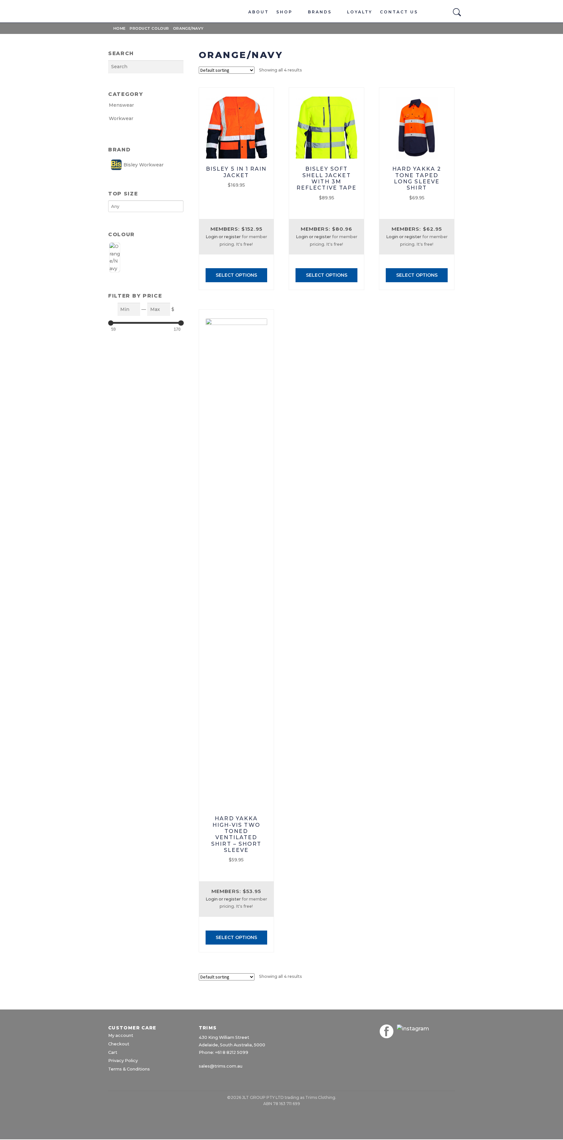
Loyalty (359, 11)
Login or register (223, 236)
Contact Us (399, 11)
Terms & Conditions (129, 1069)
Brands (320, 11)
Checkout (118, 1043)
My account (120, 1035)
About (258, 11)
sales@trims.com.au (220, 1066)
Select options (236, 275)
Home (119, 28)
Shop (284, 11)
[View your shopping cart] (443, 15)
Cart (112, 1052)
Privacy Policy (123, 1060)
